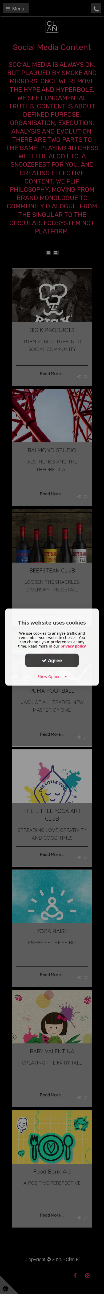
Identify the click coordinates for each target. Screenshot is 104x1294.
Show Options (51, 676)
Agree (54, 660)
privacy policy (73, 646)
